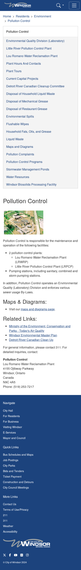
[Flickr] (21, 555)
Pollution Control (19, 21)
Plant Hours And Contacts (23, 63)
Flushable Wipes (17, 124)
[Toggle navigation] (74, 5)
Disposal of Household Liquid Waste (30, 93)
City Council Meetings (16, 487)
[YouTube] (15, 555)
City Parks (9, 465)
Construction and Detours (18, 482)
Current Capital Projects (22, 78)
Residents (22, 16)
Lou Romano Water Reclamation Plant (31, 56)
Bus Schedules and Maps (18, 454)
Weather (8, 526)
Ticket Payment (12, 476)
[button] (60, 5)
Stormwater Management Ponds (27, 169)
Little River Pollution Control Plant (28, 48)
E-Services (9, 432)
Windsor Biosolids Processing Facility (31, 184)
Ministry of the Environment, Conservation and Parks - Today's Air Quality (39, 328)
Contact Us (9, 504)
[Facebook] (10, 555)
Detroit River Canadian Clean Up (31, 340)
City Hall (8, 410)
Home (7, 16)
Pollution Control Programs (24, 162)
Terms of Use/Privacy (15, 509)
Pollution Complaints (20, 154)
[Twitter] (4, 555)
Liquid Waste (15, 139)
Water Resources (17, 177)
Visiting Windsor (12, 427)
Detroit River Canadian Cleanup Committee (35, 86)
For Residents (11, 416)
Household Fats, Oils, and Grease (28, 131)
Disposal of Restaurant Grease (26, 109)
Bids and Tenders (13, 471)
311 (5, 520)
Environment (42, 16)
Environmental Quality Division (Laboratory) (35, 41)
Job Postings (10, 460)
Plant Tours (13, 71)
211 (5, 515)
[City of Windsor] (26, 543)
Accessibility (10, 531)
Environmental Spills (20, 116)
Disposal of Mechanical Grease (27, 101)
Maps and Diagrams (19, 146)
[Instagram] (27, 555)
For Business (11, 421)
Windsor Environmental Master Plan (33, 335)
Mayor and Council (14, 438)
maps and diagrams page (38, 309)
